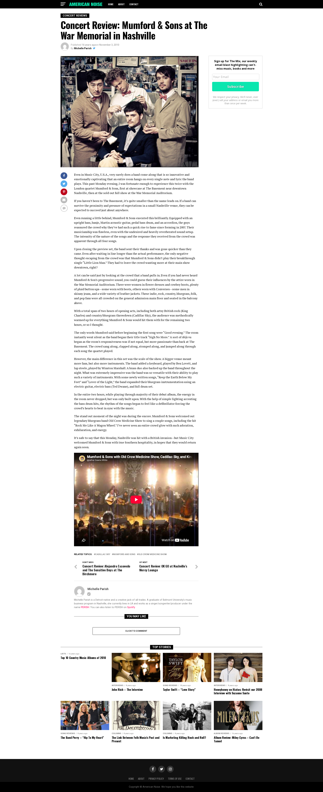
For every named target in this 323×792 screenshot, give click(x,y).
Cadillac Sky (102, 554)
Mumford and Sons (124, 554)
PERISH (85, 607)
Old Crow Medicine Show (152, 554)
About (121, 4)
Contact (133, 4)
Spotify (131, 607)
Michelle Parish (83, 48)
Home (110, 4)
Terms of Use (175, 778)
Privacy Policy (156, 778)
